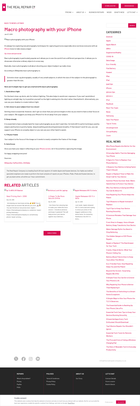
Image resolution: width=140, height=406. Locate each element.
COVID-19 (109, 56)
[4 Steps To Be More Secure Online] (58, 190)
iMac (108, 76)
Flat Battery (111, 68)
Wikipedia (8, 163)
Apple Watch (111, 44)
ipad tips (109, 84)
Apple (108, 41)
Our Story (79, 378)
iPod (108, 100)
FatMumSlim (17, 163)
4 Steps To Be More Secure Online (56, 197)
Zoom (108, 135)
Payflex (19, 384)
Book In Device (129, 6)
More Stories (52, 233)
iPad (107, 80)
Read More (71, 403)
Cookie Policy (50, 384)
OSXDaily (26, 163)
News (109, 12)
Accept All (121, 402)
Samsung (110, 116)
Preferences (109, 402)
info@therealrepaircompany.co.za (113, 361)
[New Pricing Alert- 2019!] (24, 190)
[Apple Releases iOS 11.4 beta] (85, 190)
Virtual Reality (111, 131)
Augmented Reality (113, 52)
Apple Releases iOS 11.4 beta (85, 197)
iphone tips (110, 92)
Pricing (68, 12)
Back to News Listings (14, 23)
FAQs (18, 387)
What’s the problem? (23, 378)
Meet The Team (112, 108)
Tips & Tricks (111, 123)
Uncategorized (112, 128)
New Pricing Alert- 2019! (17, 196)
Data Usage (110, 60)
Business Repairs (96, 12)
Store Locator (110, 6)
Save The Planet (112, 120)
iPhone (7, 49)
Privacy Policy (50, 381)
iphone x (109, 96)
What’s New (119, 12)
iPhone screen (45, 149)
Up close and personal (12, 53)
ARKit (108, 48)
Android (109, 37)
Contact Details (110, 378)
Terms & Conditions (52, 378)
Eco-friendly (111, 64)
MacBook (109, 104)
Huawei (109, 72)
